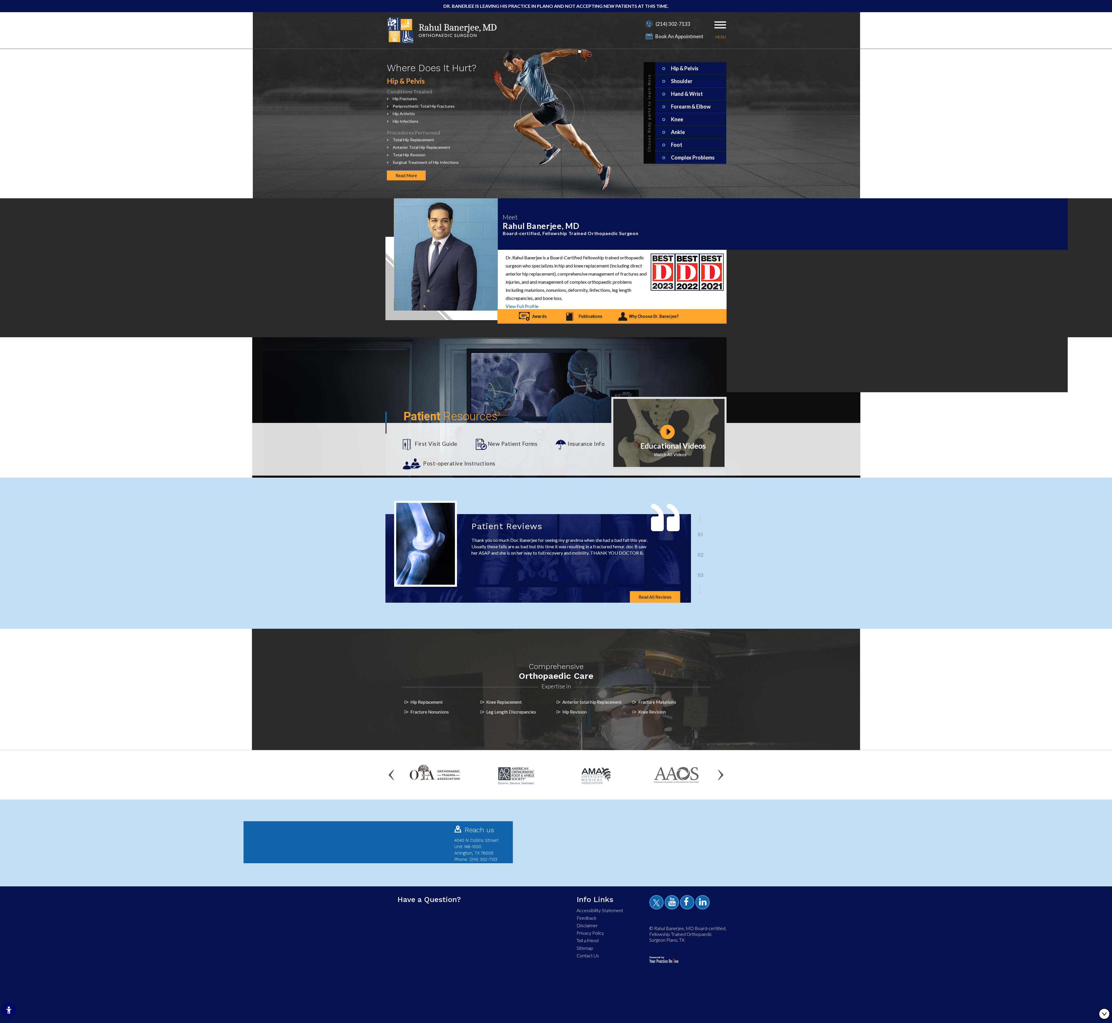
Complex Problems (693, 157)
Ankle (678, 132)
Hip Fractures (405, 98)
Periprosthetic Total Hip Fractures (424, 106)
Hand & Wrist (687, 94)
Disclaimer (587, 925)
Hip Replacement (426, 702)
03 (700, 575)
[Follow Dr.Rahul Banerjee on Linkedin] (703, 903)
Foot (676, 145)
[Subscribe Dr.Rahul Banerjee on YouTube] (672, 903)
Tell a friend (588, 940)
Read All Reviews (655, 597)
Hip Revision (574, 711)
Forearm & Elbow (691, 106)
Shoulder (681, 81)
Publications (590, 316)
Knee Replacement (504, 702)
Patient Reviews (506, 526)
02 (700, 555)
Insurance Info (586, 443)
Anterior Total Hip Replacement (421, 147)
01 (700, 534)
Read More (406, 175)
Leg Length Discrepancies (511, 711)
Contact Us (588, 955)
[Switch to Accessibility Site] (8, 1010)
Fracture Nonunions (429, 711)
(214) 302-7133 (673, 24)
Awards (539, 316)
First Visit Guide (436, 443)
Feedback (587, 918)
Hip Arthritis (404, 113)
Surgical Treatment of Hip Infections (426, 162)
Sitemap (585, 948)
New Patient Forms (513, 443)
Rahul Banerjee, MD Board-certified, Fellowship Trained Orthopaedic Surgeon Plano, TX (687, 934)
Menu (720, 37)
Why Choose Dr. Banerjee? (654, 316)
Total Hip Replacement (413, 139)
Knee (677, 119)
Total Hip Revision (409, 154)
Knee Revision (652, 711)
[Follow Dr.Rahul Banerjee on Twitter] (657, 903)
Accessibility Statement (600, 910)
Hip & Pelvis (684, 68)
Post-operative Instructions (459, 463)
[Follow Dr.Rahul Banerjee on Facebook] (688, 903)
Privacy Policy (590, 933)
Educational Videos (673, 445)
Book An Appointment (679, 36)
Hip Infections (405, 121)
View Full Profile (522, 306)
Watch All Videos (670, 454)
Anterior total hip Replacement (592, 702)
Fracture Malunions (657, 702)
